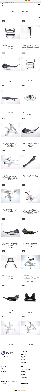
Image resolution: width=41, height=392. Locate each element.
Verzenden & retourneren (26, 376)
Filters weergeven (20, 14)
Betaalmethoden (24, 374)
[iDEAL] (14, 390)
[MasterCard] (16, 390)
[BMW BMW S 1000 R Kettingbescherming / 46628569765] (10, 96)
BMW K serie (23, 357)
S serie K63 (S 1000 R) (12, 8)
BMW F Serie (23, 354)
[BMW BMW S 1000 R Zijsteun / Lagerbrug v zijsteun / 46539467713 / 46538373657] (30, 161)
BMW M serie (23, 362)
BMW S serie (6, 8)
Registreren (3, 368)
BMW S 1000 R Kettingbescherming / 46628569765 (10, 110)
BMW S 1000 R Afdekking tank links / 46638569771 (30, 244)
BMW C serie (23, 353)
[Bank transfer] (23, 390)
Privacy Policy (23, 372)
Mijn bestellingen (4, 369)
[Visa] (18, 390)
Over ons (23, 368)
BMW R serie (23, 359)
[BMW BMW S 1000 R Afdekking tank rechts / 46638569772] (10, 296)
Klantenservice (24, 377)
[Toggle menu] (39, 4)
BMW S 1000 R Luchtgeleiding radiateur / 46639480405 (10, 46)
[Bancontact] (19, 390)
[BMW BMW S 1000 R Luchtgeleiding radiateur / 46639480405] (10, 32)
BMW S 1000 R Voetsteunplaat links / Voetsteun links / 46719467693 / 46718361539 (10, 144)
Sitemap (22, 379)
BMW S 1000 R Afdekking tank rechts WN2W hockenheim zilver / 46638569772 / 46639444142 (10, 244)
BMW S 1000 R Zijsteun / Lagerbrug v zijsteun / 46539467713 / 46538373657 (30, 176)
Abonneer (25, 383)
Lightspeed (28, 388)
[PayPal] (24, 390)
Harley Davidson (24, 364)
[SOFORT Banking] (21, 390)
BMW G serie (23, 356)
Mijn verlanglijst (4, 372)
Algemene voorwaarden (26, 369)
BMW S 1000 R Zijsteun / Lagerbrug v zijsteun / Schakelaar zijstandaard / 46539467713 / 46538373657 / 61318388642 (30, 46)
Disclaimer (23, 371)
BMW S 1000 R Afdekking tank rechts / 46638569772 (10, 310)
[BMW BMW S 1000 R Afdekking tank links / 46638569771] (30, 230)
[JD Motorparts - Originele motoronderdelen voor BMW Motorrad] (4, 4)
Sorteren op (28, 17)
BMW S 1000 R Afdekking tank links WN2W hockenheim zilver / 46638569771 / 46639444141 (10, 78)
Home (2, 8)
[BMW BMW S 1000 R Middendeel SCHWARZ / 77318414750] (30, 296)
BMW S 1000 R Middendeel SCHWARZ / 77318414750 (30, 310)
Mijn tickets (3, 371)
